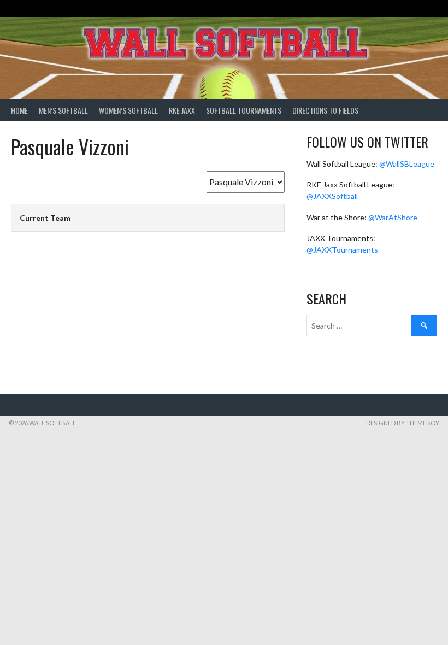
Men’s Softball (63, 110)
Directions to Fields (325, 110)
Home (19, 110)
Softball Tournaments (243, 110)
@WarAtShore (392, 217)
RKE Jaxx (182, 110)
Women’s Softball (128, 110)
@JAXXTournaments (342, 249)
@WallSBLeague (406, 163)
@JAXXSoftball (332, 196)
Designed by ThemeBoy (402, 422)
